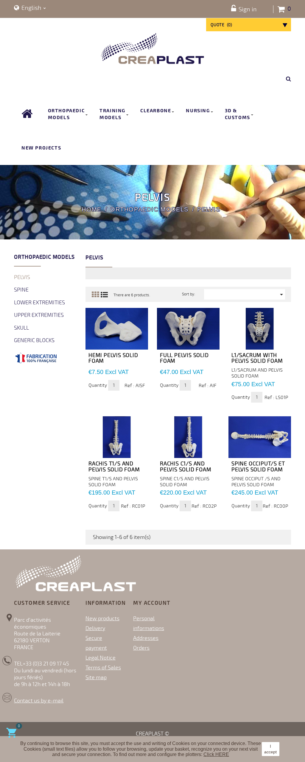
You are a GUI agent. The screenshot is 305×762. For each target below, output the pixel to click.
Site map (96, 677)
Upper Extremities (39, 315)
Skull (21, 328)
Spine (21, 289)
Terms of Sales (103, 667)
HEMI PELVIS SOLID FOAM (113, 358)
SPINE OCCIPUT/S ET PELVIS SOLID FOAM (258, 466)
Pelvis (22, 277)
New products (102, 618)
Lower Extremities (39, 302)
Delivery (95, 628)
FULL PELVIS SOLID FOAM (184, 358)
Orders (141, 648)
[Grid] (95, 294)
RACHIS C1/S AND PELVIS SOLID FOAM (185, 466)
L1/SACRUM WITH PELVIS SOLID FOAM (257, 358)
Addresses (145, 638)
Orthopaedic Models (44, 257)
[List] (104, 294)
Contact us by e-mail (38, 700)
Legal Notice (100, 658)
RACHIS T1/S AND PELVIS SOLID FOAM (114, 466)
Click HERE (216, 754)
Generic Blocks (34, 340)
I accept (270, 749)
